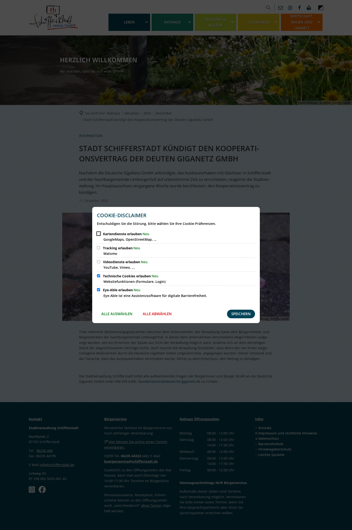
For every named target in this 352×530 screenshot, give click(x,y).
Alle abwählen (157, 313)
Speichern (241, 313)
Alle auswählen (116, 313)
